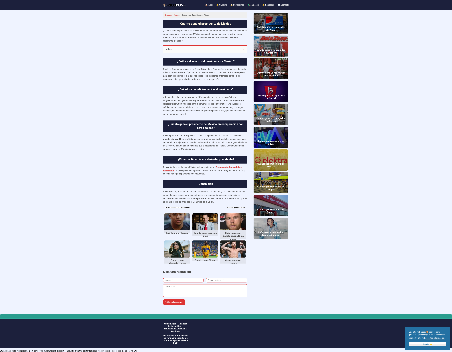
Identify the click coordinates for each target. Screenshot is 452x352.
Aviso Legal (170, 324)
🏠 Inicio (209, 5)
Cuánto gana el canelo (236, 207)
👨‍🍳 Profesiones (237, 5)
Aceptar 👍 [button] (427, 344)
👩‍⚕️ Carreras (221, 5)
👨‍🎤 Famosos (253, 5)
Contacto (175, 331)
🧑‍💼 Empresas (268, 5)
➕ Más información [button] (435, 338)
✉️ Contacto (283, 5)
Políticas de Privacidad (177, 325)
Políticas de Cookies (174, 329)
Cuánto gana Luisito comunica (177, 207)
